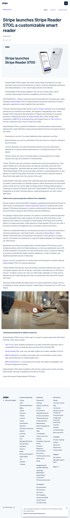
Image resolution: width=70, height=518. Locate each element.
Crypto (22, 421)
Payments (23, 446)
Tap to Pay (9, 345)
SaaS (38, 431)
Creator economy (42, 436)
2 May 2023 (6, 36)
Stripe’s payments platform (35, 206)
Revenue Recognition (26, 454)
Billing (21, 408)
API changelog (40, 495)
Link (21, 439)
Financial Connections (26, 428)
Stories (52, 10)
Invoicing (22, 433)
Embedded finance (42, 413)
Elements (23, 426)
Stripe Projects (41, 500)
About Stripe (62, 10)
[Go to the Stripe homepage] (5, 397)
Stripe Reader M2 (35, 116)
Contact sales (57, 450)
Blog (54, 405)
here (33, 376)
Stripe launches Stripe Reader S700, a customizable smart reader (32, 25)
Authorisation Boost (26, 405)
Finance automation (42, 416)
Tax (21, 459)
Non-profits (40, 453)
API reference (40, 490)
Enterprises (40, 400)
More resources (58, 432)
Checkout (23, 413)
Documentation (41, 487)
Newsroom (7, 9)
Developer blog (41, 502)
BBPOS (16, 119)
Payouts (22, 449)
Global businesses (42, 418)
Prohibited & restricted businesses (57, 420)
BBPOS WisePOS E (12, 362)
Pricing (22, 400)
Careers (55, 442)
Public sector (40, 458)
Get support (57, 457)
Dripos (5, 260)
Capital (22, 410)
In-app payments (41, 421)
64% (26, 203)
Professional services (43, 456)
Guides (55, 400)
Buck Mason (50, 233)
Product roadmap (58, 440)
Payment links (24, 444)
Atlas (21, 403)
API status (39, 492)
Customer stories (58, 403)
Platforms (39, 428)
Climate (22, 416)
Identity (22, 431)
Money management (42, 426)
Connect (22, 418)
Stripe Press (57, 447)
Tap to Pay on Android (26, 122)
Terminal (22, 462)
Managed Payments (26, 441)
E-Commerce (40, 410)
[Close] (66, 508)
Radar (21, 451)
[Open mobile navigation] (66, 3)
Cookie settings (58, 430)
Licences (56, 425)
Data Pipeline (24, 423)
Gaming (38, 439)
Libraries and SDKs (42, 497)
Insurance (39, 446)
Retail (38, 461)
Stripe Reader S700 (17, 101)
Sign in (55, 467)
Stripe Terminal (45, 109)
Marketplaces (40, 423)
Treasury (22, 464)
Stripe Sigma (24, 456)
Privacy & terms (58, 415)
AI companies (40, 433)
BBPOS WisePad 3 (12, 355)
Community (57, 408)
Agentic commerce (42, 405)
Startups (39, 403)
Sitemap (56, 427)
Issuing (22, 436)
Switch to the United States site (34, 513)
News (46, 10)
